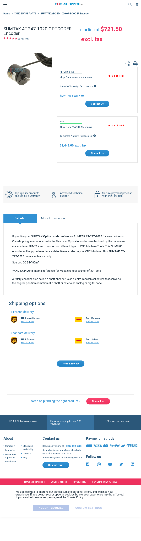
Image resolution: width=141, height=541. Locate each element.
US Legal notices (59, 466)
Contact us (98, 385)
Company (10, 430)
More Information (53, 218)
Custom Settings (88, 492)
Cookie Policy (75, 481)
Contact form (55, 449)
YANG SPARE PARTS (25, 13)
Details (19, 218)
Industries (10, 434)
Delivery (27, 437)
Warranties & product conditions (10, 441)
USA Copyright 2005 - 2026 (104, 466)
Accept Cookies (51, 492)
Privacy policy (79, 466)
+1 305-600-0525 (73, 430)
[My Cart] (137, 4)
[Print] (135, 64)
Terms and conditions (34, 466)
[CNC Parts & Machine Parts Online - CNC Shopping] (70, 4)
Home (6, 13)
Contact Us (97, 103)
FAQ (25, 442)
